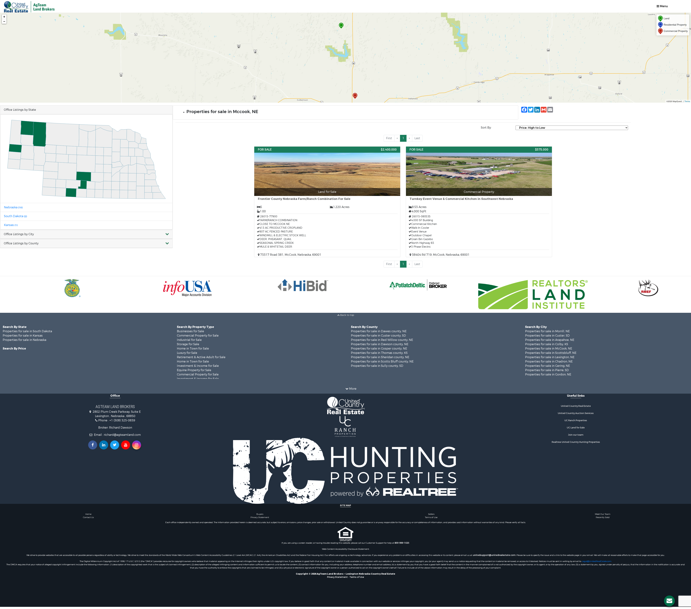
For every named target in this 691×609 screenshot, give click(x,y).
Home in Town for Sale (193, 348)
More (352, 389)
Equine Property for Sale (194, 370)
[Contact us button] (669, 600)
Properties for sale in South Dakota (27, 331)
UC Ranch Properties (575, 420)
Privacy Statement (259, 517)
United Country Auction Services (576, 413)
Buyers (259, 514)
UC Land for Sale (576, 427)
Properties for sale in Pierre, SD (547, 370)
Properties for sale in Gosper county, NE (379, 348)
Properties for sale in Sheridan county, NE (380, 357)
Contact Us (88, 517)
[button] (86, 234)
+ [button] (4, 17)
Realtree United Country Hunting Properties (576, 442)
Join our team (575, 434)
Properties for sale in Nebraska (24, 340)
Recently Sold (602, 517)
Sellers (431, 514)
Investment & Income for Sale (198, 366)
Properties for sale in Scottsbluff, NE (550, 353)
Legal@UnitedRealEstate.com (596, 561)
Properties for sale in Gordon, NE (548, 374)
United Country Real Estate (576, 406)
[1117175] (341, 26)
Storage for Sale (188, 344)
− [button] (4, 21)
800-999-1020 (402, 542)
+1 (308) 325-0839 (122, 420)
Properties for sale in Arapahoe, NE (549, 340)
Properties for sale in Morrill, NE (547, 331)
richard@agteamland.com (122, 435)
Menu (663, 6)
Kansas (10, 225)
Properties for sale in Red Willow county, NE (382, 340)
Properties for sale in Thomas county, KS (379, 353)
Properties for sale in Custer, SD (547, 335)
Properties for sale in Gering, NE (547, 366)
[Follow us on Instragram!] (136, 444)
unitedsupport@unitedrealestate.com (494, 555)
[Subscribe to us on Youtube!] (125, 444)
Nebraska (13, 207)
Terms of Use (431, 517)
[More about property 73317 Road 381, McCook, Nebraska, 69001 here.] (327, 202)
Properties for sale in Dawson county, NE (379, 344)
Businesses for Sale (190, 331)
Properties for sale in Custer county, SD (378, 335)
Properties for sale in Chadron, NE (549, 361)
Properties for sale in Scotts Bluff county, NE (382, 361)
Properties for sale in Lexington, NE (549, 357)
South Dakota (15, 216)
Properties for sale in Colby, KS (546, 344)
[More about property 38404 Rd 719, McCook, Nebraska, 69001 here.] (479, 202)
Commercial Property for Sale (198, 335)
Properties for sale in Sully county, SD (377, 366)
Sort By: (486, 127)
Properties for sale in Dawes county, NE (379, 331)
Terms (687, 101)
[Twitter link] (114, 444)
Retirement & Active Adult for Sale (201, 357)
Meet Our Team (602, 514)
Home (88, 514)
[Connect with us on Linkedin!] (103, 444)
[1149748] (355, 96)
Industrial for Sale (189, 340)
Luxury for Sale (187, 353)
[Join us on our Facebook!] (92, 444)
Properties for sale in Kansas (23, 335)
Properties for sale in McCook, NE (548, 348)
